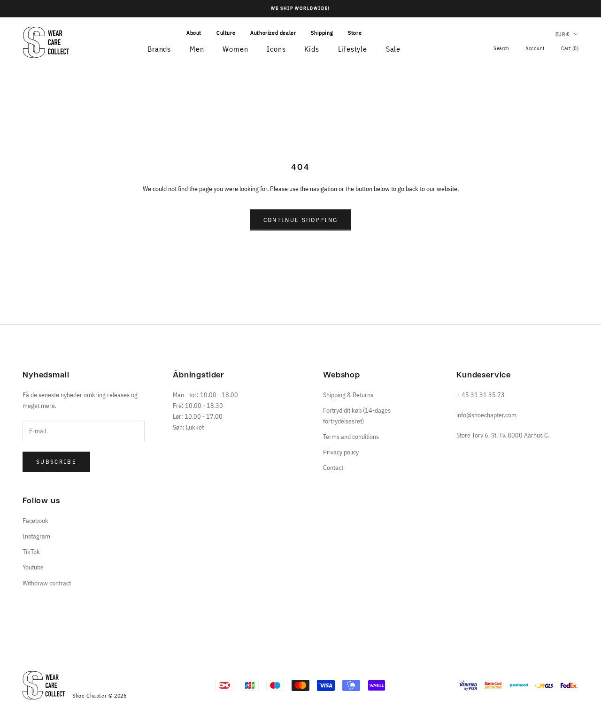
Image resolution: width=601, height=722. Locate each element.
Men (197, 49)
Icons (276, 49)
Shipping (322, 32)
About (193, 32)
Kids (311, 49)
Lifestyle (352, 49)
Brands (159, 49)
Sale (393, 49)
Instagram (36, 536)
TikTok (31, 551)
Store (355, 32)
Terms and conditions (351, 436)
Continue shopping (300, 220)
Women (235, 49)
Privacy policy (341, 452)
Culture (225, 32)
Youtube (33, 567)
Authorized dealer (273, 32)
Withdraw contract (47, 583)
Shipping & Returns (348, 395)
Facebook (35, 520)
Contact (333, 467)
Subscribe (56, 462)
